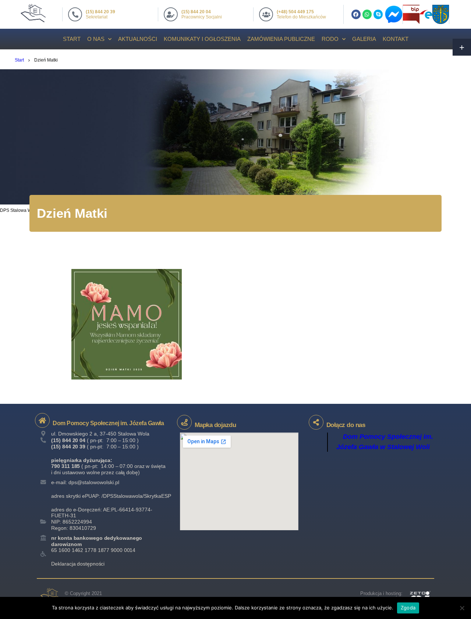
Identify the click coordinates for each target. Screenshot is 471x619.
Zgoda (408, 608)
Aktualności (137, 39)
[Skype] (378, 14)
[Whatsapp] (367, 14)
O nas (96, 39)
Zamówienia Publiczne (281, 39)
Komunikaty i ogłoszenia (202, 39)
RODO (330, 39)
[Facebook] (356, 14)
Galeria (364, 39)
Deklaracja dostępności (78, 564)
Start (72, 39)
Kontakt (395, 39)
